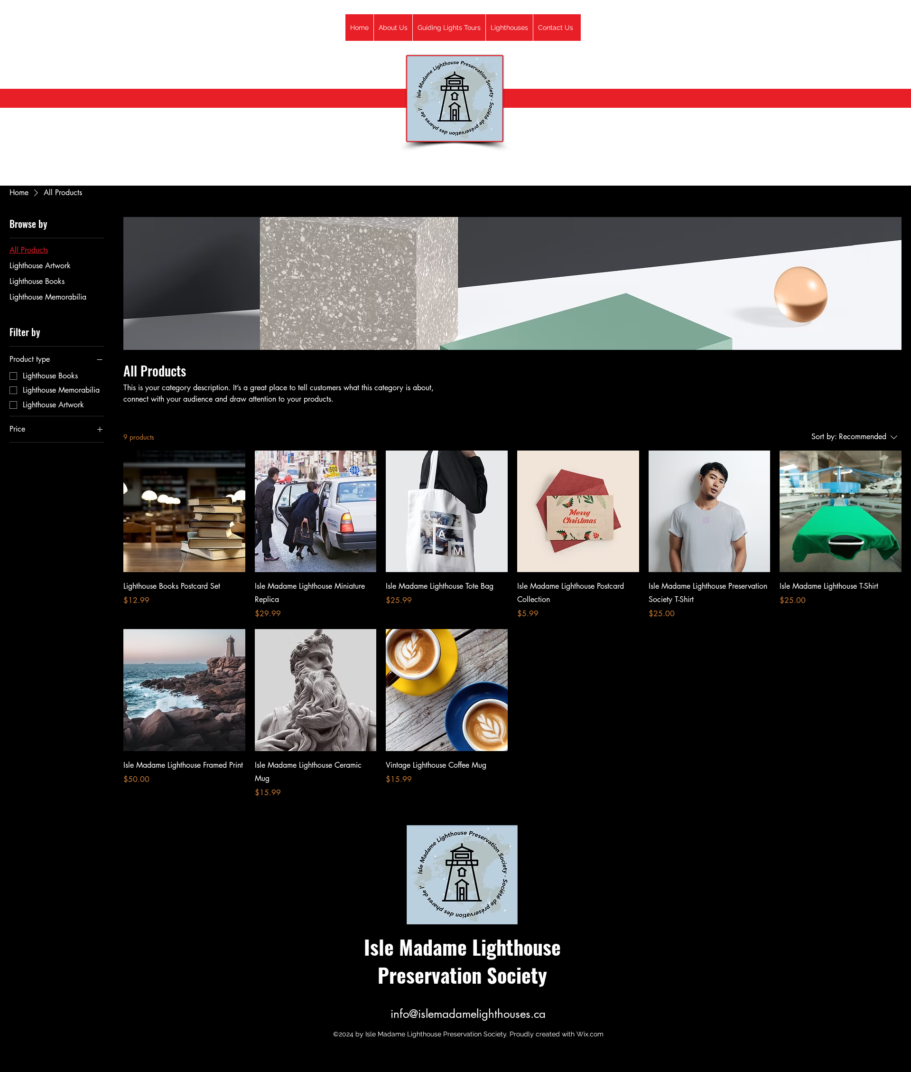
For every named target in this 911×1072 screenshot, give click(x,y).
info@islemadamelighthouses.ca (468, 1013)
